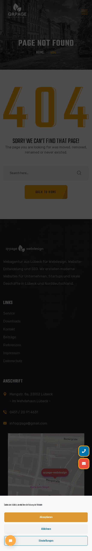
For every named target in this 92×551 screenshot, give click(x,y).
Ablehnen (46, 529)
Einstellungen (46, 541)
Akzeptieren (46, 517)
